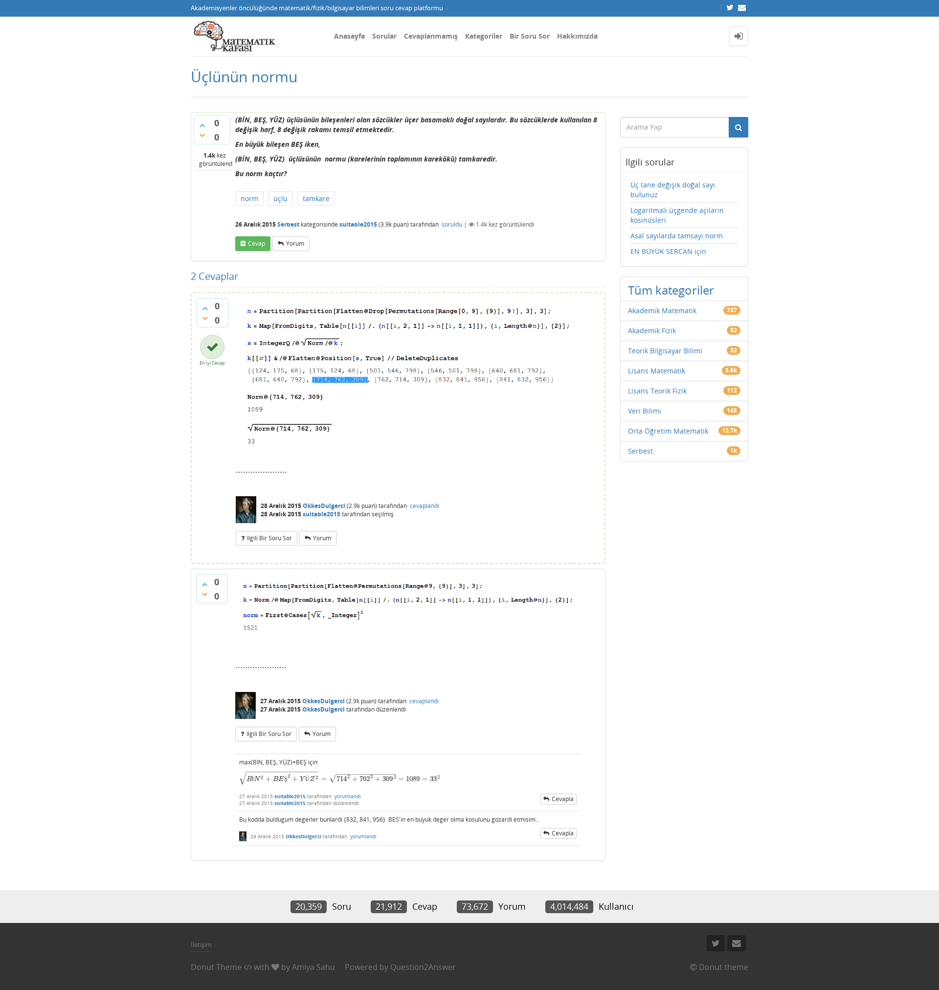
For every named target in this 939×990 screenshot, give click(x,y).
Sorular (384, 36)
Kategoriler (483, 36)
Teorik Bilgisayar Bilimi (665, 350)
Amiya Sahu (313, 967)
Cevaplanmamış (431, 36)
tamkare (316, 198)
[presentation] (339, 779)
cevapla (563, 799)
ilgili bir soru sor (269, 538)
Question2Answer (423, 967)
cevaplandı (424, 506)
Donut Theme (216, 967)
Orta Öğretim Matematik (668, 431)
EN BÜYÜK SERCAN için (668, 251)
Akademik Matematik (662, 310)
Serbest (288, 224)
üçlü (280, 198)
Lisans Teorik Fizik (657, 390)
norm (249, 198)
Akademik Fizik (652, 330)
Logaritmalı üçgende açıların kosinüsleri (677, 215)
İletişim (201, 944)
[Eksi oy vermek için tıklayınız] (202, 135)
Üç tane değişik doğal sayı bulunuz (672, 189)
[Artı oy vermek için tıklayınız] (202, 125)
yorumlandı (348, 796)
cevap (256, 243)
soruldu (452, 224)
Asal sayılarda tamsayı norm (676, 235)
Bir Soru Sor (530, 36)
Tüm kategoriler (671, 290)
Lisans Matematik (656, 370)
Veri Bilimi (644, 410)
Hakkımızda (577, 36)
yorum (295, 243)
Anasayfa (349, 36)
